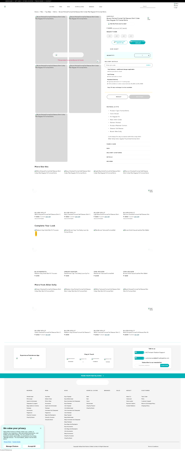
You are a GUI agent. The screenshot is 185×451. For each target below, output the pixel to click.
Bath (88, 396)
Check (148, 65)
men (41, 12)
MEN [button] (60, 6)
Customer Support (146, 401)
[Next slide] (150, 191)
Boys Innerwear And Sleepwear (72, 401)
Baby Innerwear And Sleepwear (72, 419)
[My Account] (163, 6)
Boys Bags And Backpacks (71, 424)
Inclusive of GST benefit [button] (119, 28)
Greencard (129, 399)
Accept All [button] (31, 446)
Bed (88, 399)
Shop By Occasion (31, 415)
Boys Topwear (67, 396)
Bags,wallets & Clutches (33, 405)
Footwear (29, 408)
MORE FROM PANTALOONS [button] (92, 375)
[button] (41, 428)
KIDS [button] (68, 6)
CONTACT (48, 1)
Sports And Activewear (51, 405)
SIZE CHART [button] (114, 49)
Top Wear (47, 396)
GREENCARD (9, 1)
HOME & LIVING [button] (79, 6)
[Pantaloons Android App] (36, 359)
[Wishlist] (158, 6)
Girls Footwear (67, 412)
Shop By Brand (30, 417)
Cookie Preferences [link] (6, 450)
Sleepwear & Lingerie (32, 403)
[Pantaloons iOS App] (22, 359)
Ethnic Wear (48, 401)
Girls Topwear (67, 405)
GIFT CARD (18, 1)
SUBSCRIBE (164, 365)
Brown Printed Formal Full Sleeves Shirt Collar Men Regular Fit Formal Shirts (82, 12)
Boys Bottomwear (68, 399)
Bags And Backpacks (50, 415)
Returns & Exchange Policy (148, 403)
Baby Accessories (68, 433)
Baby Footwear (68, 422)
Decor (88, 401)
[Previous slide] (34, 191)
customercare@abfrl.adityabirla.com (157, 358)
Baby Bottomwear (68, 417)
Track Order (144, 396)
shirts (55, 12)
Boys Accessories (68, 426)
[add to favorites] (59, 210)
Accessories (29, 410)
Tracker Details (16, 442)
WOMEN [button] (51, 6)
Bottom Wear (48, 399)
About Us (128, 396)
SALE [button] (100, 6)
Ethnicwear (29, 399)
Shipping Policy (145, 405)
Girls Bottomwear (68, 408)
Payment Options (130, 403)
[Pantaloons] (8, 7)
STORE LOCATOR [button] (28, 1)
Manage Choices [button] (12, 446)
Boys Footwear (68, 403)
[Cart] (168, 6)
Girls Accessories (68, 431)
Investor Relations (130, 405)
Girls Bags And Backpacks (71, 429)
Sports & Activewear (32, 401)
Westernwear (30, 396)
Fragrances (29, 412)
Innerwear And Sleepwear (51, 410)
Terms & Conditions (153, 446)
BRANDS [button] (91, 6)
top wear (48, 12)
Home (36, 12)
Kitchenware (90, 403)
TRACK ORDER (39, 1)
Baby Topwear (67, 415)
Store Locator (129, 401)
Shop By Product (91, 405)
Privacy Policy (7, 442)
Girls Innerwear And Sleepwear (72, 410)
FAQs (142, 399)
